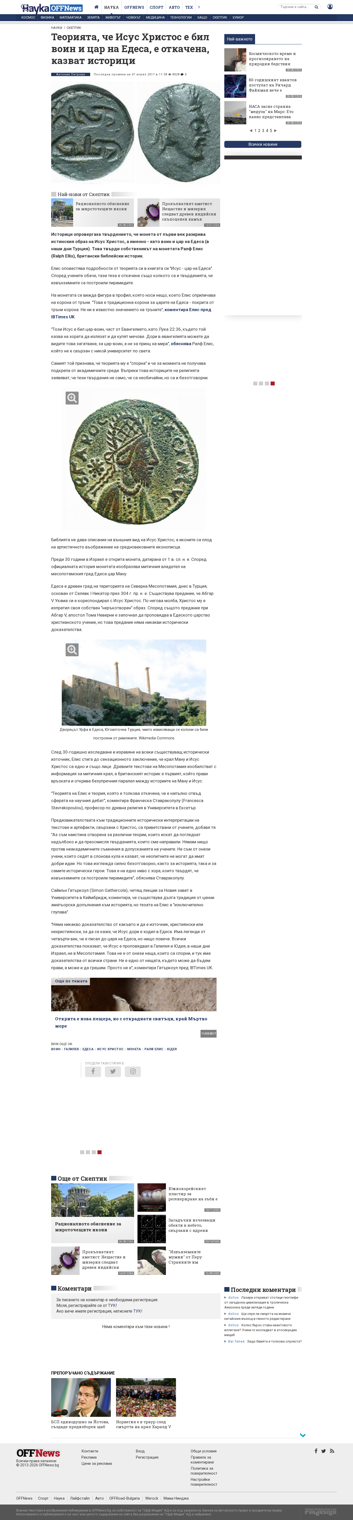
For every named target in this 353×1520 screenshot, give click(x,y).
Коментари (75, 1288)
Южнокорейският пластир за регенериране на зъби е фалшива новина (193, 1196)
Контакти (89, 1451)
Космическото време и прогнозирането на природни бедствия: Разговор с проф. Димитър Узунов (272, 64)
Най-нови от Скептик (84, 194)
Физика (47, 17)
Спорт (156, 7)
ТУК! (137, 1311)
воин (55, 1049)
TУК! (112, 1305)
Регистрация (147, 1457)
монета (134, 1049)
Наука (111, 7)
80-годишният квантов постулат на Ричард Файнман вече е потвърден (273, 87)
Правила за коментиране (202, 1460)
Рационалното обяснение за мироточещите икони (102, 206)
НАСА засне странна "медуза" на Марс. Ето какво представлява (271, 111)
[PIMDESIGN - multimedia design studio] (318, 1513)
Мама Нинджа (176, 1498)
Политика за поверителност (204, 1471)
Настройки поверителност (204, 1482)
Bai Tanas (236, 1341)
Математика (71, 17)
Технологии (181, 17)
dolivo (233, 1297)
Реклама (89, 1457)
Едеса (88, 1049)
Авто (174, 7)
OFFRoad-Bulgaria (124, 1498)
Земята (93, 17)
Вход (140, 1451)
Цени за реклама (96, 1463)
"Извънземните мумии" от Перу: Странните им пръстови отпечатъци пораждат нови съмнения (191, 1264)
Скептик (220, 17)
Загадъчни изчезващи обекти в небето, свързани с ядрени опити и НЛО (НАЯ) (192, 1227)
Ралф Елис (153, 1049)
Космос (28, 17)
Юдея (172, 1049)
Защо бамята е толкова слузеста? (274, 1341)
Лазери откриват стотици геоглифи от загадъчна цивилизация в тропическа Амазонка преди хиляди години (261, 1302)
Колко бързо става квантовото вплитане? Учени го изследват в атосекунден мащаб (260, 1330)
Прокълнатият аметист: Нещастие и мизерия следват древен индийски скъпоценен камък (189, 211)
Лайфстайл (80, 1498)
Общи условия (204, 1451)
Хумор (238, 17)
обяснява (181, 343)
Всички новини (262, 144)
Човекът (133, 17)
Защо (202, 17)
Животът (113, 17)
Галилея (71, 1049)
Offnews (134, 7)
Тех (189, 7)
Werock (151, 1498)
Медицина (155, 17)
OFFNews (24, 1498)
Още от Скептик (82, 1178)
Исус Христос (110, 1049)
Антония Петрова (70, 74)
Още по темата (71, 980)
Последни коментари (263, 1289)
